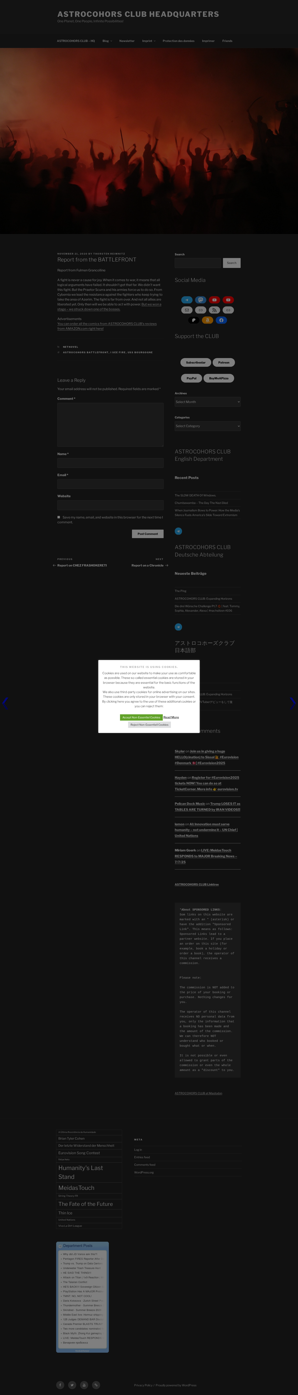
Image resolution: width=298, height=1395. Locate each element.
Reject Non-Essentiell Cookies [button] (149, 724)
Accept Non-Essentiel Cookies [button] (141, 717)
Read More (171, 717)
